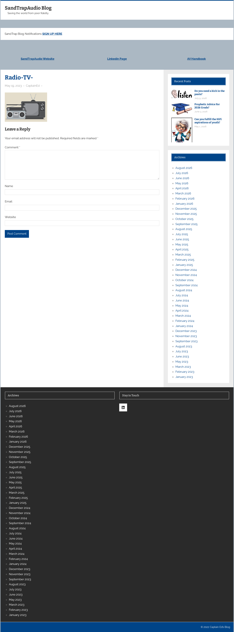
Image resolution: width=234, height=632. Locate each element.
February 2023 (184, 371)
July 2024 (181, 295)
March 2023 (183, 366)
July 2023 (181, 351)
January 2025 (184, 265)
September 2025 (186, 224)
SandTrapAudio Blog (28, 8)
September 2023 (186, 341)
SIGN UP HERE (52, 33)
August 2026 (183, 168)
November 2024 (186, 275)
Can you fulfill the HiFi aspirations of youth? (208, 121)
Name (9, 186)
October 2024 (184, 280)
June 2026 (182, 178)
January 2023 (184, 377)
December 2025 (186, 208)
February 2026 (184, 198)
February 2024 (184, 321)
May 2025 (181, 244)
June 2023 (182, 356)
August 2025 (183, 229)
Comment (12, 147)
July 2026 (181, 173)
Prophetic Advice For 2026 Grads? (207, 106)
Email (8, 201)
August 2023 (183, 346)
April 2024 (181, 310)
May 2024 (181, 305)
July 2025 (181, 234)
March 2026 (183, 193)
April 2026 (182, 188)
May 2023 (181, 361)
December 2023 (186, 331)
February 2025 (184, 259)
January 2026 (184, 203)
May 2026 (181, 183)
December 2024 (186, 269)
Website (10, 217)
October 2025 (184, 219)
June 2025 (182, 239)
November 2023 (186, 336)
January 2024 (184, 326)
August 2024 (183, 290)
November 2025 (186, 213)
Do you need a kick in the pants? (209, 92)
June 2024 (182, 300)
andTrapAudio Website (38, 58)
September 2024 (186, 285)
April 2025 (181, 249)
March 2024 (183, 315)
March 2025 (183, 254)
